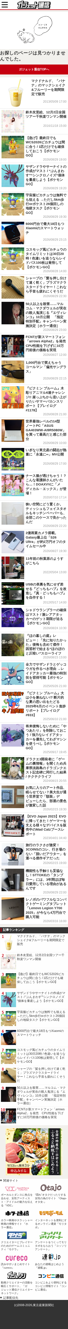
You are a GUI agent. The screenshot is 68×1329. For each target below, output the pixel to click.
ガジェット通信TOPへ (34, 69)
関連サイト (10, 1180)
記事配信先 (10, 1297)
